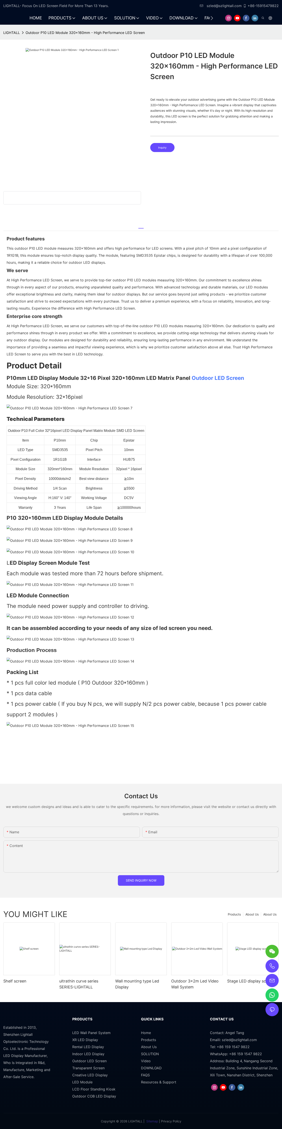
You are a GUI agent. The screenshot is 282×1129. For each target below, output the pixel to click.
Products (234, 914)
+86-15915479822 (263, 6)
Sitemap (152, 1121)
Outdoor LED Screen (218, 378)
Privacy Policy (171, 1121)
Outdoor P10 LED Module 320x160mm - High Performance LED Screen (85, 32)
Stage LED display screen (250, 981)
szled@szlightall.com (224, 6)
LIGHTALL (11, 32)
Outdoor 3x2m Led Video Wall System (195, 984)
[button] (212, 18)
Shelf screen (14, 981)
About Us (269, 914)
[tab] (141, 226)
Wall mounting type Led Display (137, 984)
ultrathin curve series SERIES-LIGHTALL (78, 984)
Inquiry (162, 147)
